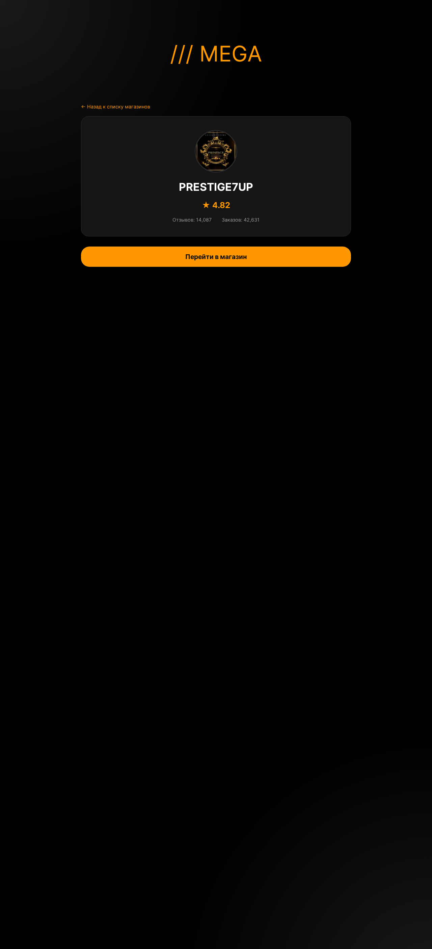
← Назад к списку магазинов (115, 106)
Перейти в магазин (216, 257)
